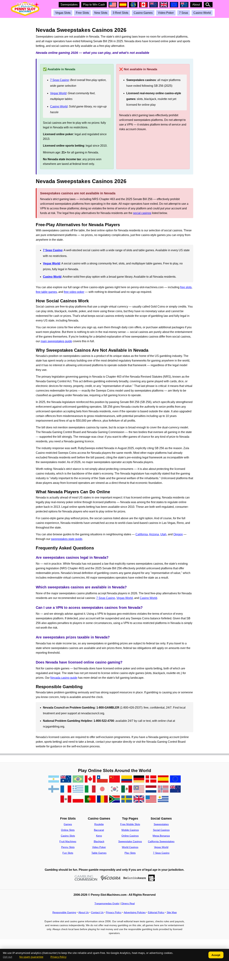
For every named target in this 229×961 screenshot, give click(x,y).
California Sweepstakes (161, 841)
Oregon (178, 534)
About (196, 4)
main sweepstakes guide (56, 341)
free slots (186, 287)
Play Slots (130, 852)
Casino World (202, 12)
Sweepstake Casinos (130, 841)
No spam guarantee (31, 956)
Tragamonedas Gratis (106, 903)
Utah (163, 534)
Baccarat (99, 830)
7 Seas (183, 12)
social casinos (142, 213)
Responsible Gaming (64, 912)
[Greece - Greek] (78, 789)
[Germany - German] (138, 779)
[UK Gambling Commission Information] (86, 878)
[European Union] (175, 779)
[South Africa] (114, 799)
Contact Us (97, 912)
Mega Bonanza (161, 835)
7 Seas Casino (59, 80)
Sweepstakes (69, 4)
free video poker (74, 291)
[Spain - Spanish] (163, 779)
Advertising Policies (135, 912)
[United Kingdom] (138, 799)
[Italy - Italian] (90, 789)
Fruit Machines (67, 841)
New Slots (100, 12)
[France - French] (65, 789)
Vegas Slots (62, 12)
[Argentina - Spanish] (53, 779)
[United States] (151, 799)
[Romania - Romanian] (102, 799)
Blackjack (99, 841)
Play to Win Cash (94, 4)
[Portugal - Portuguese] (90, 799)
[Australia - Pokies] (65, 779)
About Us (83, 912)
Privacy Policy (113, 912)
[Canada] (90, 779)
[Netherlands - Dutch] (151, 789)
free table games (46, 291)
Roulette (99, 824)
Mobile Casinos (130, 830)
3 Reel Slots (120, 12)
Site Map (172, 912)
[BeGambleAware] (134, 878)
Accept (215, 955)
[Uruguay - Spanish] (163, 799)
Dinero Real (128, 903)
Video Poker (166, 12)
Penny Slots (68, 847)
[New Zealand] (175, 789)
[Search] (208, 4)
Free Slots (82, 12)
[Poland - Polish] (78, 799)
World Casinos (130, 847)
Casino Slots (68, 835)
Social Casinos (161, 830)
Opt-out (7, 956)
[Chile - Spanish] (102, 779)
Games (68, 824)
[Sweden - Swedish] (126, 799)
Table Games (98, 852)
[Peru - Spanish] (65, 799)
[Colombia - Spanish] (126, 779)
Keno (99, 835)
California (141, 534)
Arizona (154, 534)
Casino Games (143, 12)
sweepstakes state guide (66, 538)
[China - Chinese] (114, 779)
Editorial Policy (156, 912)
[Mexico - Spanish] (126, 789)
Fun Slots (67, 852)
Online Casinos (130, 835)
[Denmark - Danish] (151, 779)
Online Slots (68, 830)
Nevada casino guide (63, 677)
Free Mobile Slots (130, 824)
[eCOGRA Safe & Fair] (110, 878)
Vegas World (58, 93)
